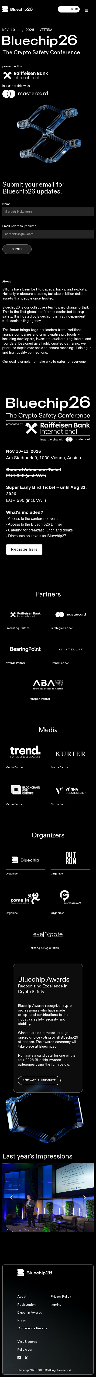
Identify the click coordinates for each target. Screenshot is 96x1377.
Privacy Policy (61, 1297)
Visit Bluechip (27, 1342)
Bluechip (44, 316)
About (22, 1297)
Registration (26, 1305)
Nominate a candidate (39, 1080)
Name (6, 204)
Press (21, 1320)
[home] (19, 9)
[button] (87, 10)
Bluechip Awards (29, 1313)
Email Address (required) (20, 226)
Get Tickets (69, 9)
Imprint (56, 1305)
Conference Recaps (32, 1328)
